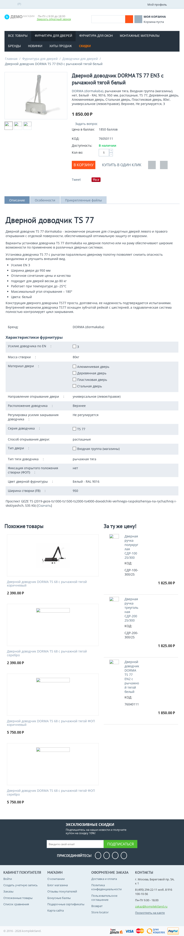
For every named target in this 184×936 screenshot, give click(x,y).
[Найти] (129, 19)
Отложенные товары (18, 898)
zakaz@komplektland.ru (151, 906)
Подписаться (120, 844)
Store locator (100, 912)
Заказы (8, 891)
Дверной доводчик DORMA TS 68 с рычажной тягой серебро (47, 653)
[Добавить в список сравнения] (164, 165)
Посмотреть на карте (150, 913)
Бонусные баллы (59, 898)
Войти (7, 879)
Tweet (76, 179)
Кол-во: (77, 152)
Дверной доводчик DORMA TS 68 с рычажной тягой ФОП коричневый (51, 723)
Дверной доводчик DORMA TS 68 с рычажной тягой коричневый (47, 584)
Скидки (85, 46)
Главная (11, 59)
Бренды (14, 46)
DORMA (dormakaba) (87, 91)
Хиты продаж (60, 46)
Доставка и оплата (104, 879)
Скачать (44, 505)
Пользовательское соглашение (104, 898)
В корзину (84, 164)
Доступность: (82, 145)
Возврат (97, 906)
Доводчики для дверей (80, 59)
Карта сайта (55, 910)
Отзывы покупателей (62, 891)
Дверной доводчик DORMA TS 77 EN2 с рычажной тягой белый (132, 677)
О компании (56, 879)
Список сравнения (16, 904)
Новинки (35, 46)
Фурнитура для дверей (40, 59)
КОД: (75, 138)
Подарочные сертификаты (65, 904)
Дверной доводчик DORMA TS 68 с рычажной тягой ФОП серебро (51, 792)
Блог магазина (57, 885)
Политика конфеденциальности (106, 887)
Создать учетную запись (20, 885)
